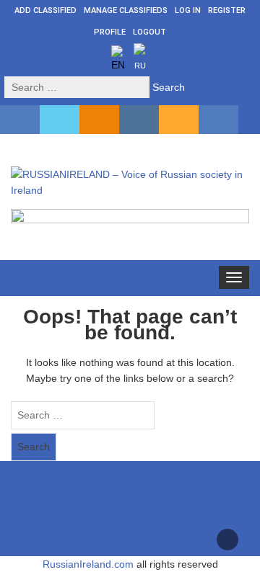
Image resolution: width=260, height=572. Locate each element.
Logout (149, 32)
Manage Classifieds (126, 10)
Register (227, 10)
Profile (110, 32)
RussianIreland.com (88, 564)
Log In (188, 10)
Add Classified (45, 10)
